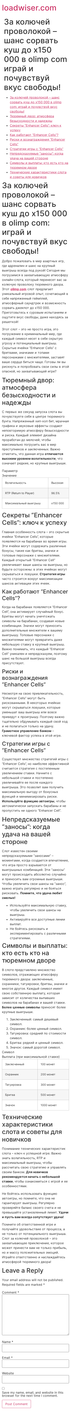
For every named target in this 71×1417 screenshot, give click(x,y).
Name (7, 1341)
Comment (10, 1292)
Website (8, 1373)
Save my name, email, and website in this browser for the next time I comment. (32, 1394)
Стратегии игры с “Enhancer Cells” (36, 149)
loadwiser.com (29, 7)
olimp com (18, 289)
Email (7, 1357)
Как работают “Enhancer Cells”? (34, 135)
